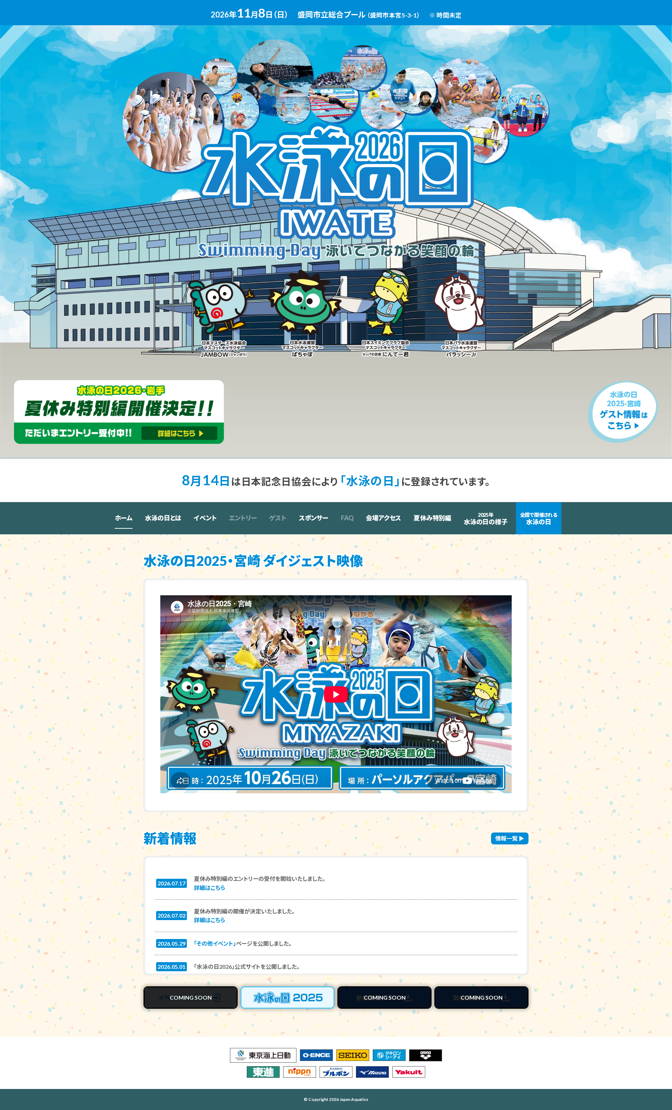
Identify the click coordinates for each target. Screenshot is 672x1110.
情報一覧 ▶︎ (509, 838)
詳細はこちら (209, 887)
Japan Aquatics (354, 1099)
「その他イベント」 (215, 943)
